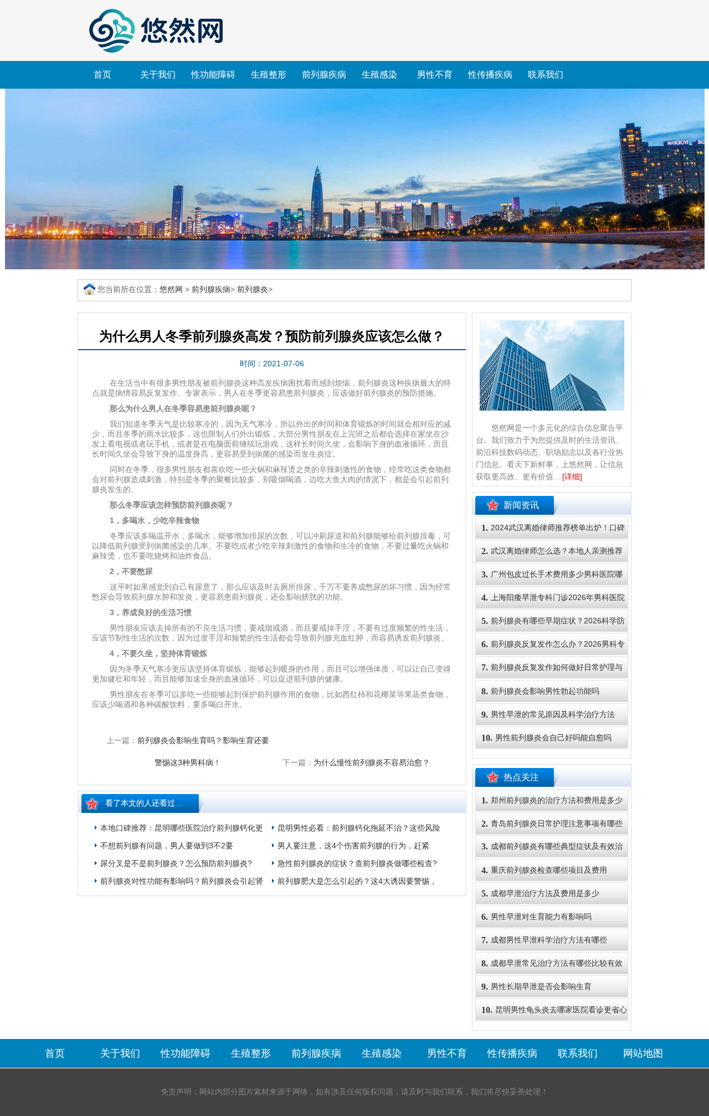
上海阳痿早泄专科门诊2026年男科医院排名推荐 (553, 608)
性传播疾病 (490, 74)
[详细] (572, 476)
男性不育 (435, 74)
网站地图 (643, 1053)
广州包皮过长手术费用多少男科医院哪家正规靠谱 (552, 585)
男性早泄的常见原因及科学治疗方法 (548, 714)
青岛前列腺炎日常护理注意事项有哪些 (552, 823)
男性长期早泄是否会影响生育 (536, 986)
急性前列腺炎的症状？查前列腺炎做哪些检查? (357, 863)
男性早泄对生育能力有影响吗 (536, 917)
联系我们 (545, 74)
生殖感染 (379, 74)
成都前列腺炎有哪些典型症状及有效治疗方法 (552, 857)
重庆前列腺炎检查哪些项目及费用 (544, 870)
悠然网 (171, 289)
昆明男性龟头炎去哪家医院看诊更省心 (554, 1010)
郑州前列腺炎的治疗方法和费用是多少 (552, 800)
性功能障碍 (213, 74)
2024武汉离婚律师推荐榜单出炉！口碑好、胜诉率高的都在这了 (553, 538)
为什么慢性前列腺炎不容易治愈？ (372, 762)
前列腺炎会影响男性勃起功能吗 (540, 691)
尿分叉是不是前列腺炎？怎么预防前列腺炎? (176, 863)
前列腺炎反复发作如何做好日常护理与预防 (552, 678)
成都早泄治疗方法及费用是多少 (540, 893)
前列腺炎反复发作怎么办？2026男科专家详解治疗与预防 (553, 654)
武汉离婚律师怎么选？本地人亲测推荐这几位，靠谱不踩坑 (552, 561)
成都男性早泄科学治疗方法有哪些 (544, 940)
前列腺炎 (252, 289)
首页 (102, 74)
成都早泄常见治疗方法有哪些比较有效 (552, 963)
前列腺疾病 (324, 74)
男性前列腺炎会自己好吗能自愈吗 (546, 738)
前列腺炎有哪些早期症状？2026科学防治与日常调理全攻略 (553, 631)
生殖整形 (268, 74)
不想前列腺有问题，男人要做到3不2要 (166, 845)
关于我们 (158, 74)
